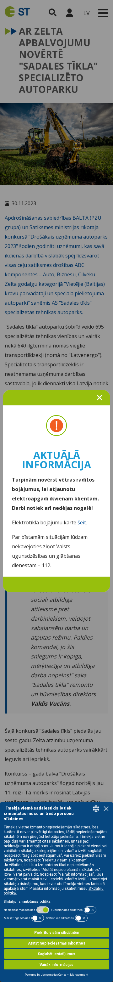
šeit (82, 522)
